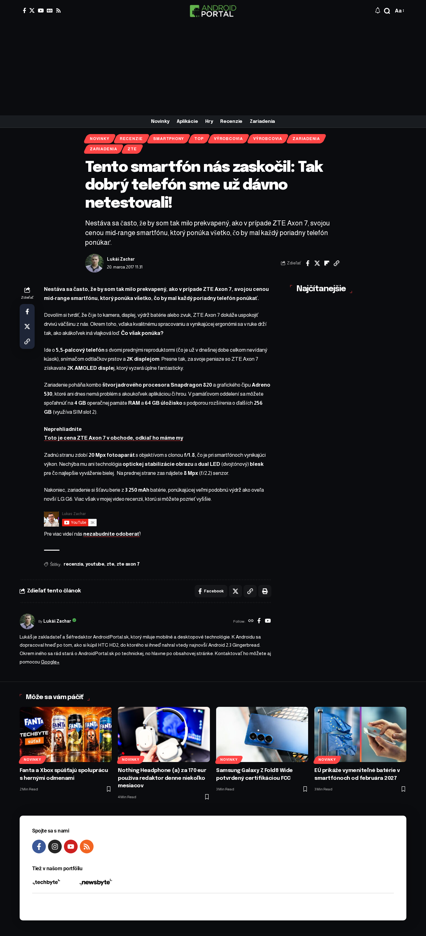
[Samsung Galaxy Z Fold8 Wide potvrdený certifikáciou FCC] (262, 734)
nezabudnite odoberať (111, 534)
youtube (94, 564)
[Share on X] (317, 263)
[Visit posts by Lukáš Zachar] (94, 263)
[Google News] (49, 10)
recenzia (73, 564)
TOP (198, 139)
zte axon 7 (128, 564)
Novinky (99, 139)
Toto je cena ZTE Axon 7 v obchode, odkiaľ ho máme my (113, 438)
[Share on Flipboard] (326, 263)
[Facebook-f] (39, 846)
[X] (32, 10)
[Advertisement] (213, 68)
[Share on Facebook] (307, 263)
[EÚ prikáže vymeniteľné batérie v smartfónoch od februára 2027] (360, 734)
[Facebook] (24, 10)
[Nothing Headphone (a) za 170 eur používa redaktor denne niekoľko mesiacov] (164, 734)
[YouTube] (40, 10)
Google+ (50, 661)
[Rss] (58, 10)
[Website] (251, 621)
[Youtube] (71, 846)
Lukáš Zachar (121, 259)
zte (110, 564)
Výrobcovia (228, 139)
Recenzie (131, 139)
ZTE (132, 149)
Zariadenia (306, 139)
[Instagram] (55, 846)
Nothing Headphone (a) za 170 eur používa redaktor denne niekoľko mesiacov (162, 778)
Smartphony (168, 139)
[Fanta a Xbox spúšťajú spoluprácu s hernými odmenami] (66, 734)
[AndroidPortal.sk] (213, 11)
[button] (387, 11)
